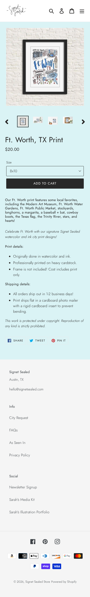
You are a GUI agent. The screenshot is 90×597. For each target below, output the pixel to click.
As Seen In (17, 442)
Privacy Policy (19, 455)
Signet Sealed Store (37, 581)
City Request (18, 417)
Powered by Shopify (64, 581)
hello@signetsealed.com (26, 389)
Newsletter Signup (23, 487)
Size (9, 162)
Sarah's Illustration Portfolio (29, 512)
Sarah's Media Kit (22, 499)
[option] (22, 121)
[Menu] (82, 11)
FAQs (13, 430)
